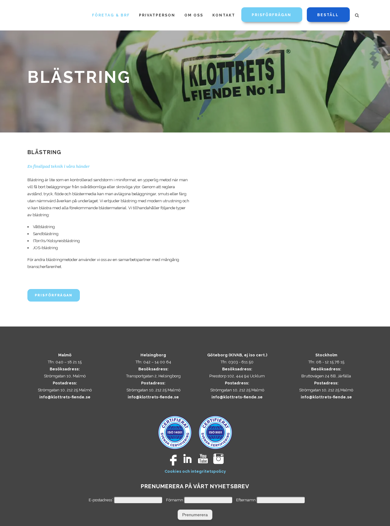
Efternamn (246, 500)
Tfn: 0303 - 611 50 (237, 362)
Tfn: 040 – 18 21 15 (65, 362)
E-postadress (101, 500)
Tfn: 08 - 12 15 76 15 (326, 362)
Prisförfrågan (54, 295)
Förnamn (175, 500)
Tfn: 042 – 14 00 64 (153, 362)
